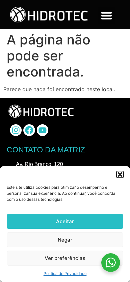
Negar (65, 240)
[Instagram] (16, 130)
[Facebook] (29, 130)
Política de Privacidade (65, 273)
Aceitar (65, 221)
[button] (120, 174)
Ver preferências (65, 258)
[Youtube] (42, 130)
